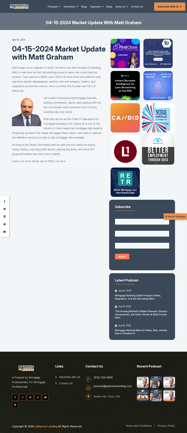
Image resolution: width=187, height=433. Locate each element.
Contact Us (137, 6)
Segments (95, 6)
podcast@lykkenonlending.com (113, 386)
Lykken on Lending (45, 426)
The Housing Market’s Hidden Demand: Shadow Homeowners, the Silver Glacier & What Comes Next (141, 314)
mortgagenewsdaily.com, (58, 123)
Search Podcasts (176, 216)
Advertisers (69, 6)
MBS (15, 90)
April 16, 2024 (18, 39)
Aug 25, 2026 (124, 290)
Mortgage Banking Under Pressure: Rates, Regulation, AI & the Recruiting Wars (138, 297)
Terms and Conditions (138, 425)
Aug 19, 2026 (124, 306)
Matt (15, 67)
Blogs (84, 6)
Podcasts (53, 6)
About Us (120, 6)
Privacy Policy (166, 425)
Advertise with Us (168, 6)
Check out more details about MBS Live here (38, 161)
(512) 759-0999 (103, 377)
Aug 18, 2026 (124, 325)
